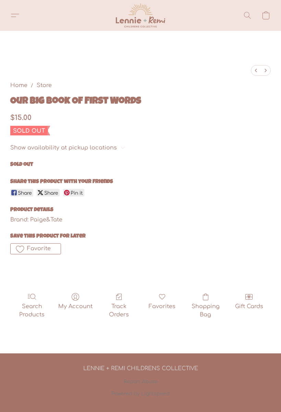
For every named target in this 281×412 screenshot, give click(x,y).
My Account (75, 306)
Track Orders (119, 310)
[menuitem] (256, 70)
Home (18, 85)
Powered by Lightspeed (140, 393)
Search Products (32, 310)
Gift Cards (249, 306)
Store (44, 85)
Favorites (162, 306)
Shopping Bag (206, 310)
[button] (140, 15)
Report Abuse (141, 381)
